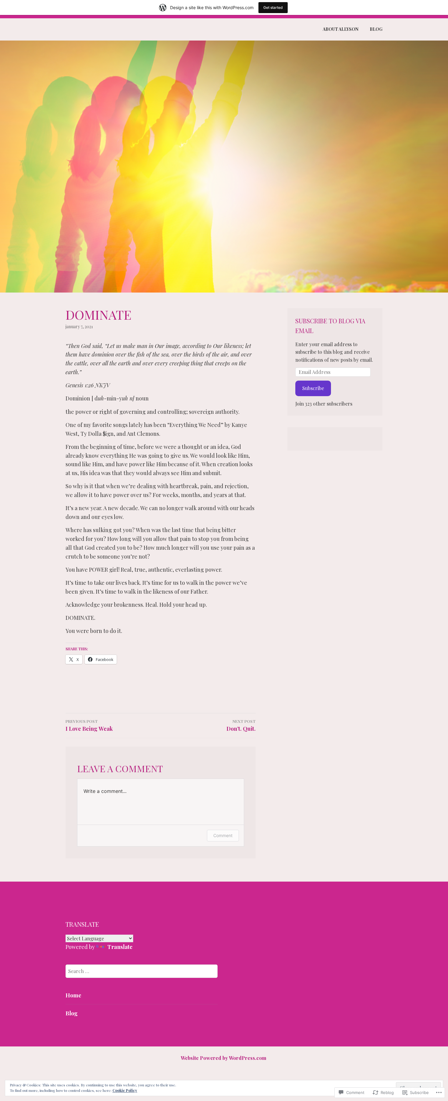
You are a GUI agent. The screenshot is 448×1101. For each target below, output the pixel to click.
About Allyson (340, 29)
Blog (376, 29)
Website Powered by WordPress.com (223, 1058)
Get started (273, 7)
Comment (223, 835)
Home (73, 995)
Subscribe (313, 388)
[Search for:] (142, 971)
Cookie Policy (124, 1090)
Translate (120, 946)
